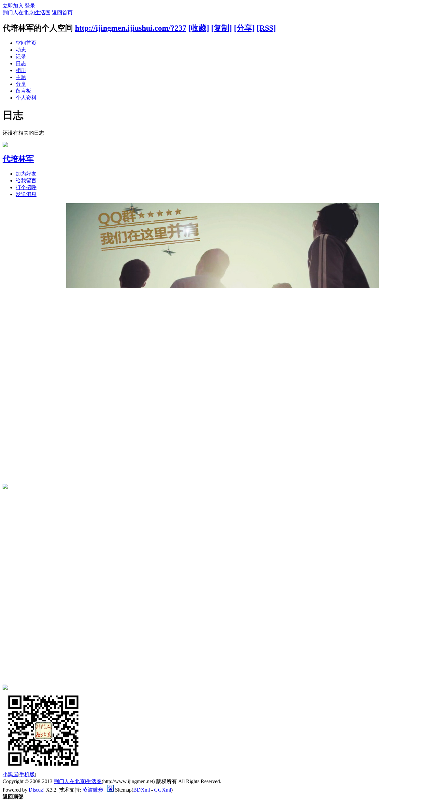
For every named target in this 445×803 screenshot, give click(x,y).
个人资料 (26, 97)
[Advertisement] (22, 386)
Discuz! (37, 790)
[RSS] (266, 28)
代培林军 (18, 159)
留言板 (23, 91)
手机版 (27, 774)
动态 (21, 50)
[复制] (221, 28)
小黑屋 (10, 774)
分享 (21, 84)
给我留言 (26, 180)
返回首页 (62, 12)
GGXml (162, 790)
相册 (21, 70)
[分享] (244, 28)
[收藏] (198, 28)
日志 (21, 63)
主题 (21, 77)
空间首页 (26, 43)
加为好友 (26, 173)
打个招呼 (26, 187)
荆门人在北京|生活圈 (26, 12)
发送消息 (26, 194)
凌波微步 (92, 790)
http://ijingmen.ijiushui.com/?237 (130, 28)
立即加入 (13, 5)
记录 (21, 56)
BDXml (141, 790)
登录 (30, 5)
